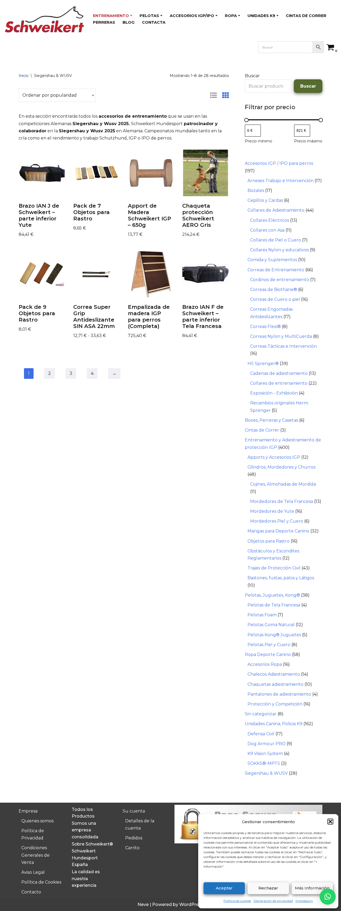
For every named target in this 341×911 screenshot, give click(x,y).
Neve (143, 904)
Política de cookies (237, 901)
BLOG (129, 22)
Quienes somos (37, 820)
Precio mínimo (258, 141)
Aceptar (224, 888)
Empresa (28, 811)
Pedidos (133, 837)
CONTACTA (153, 22)
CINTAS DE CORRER (306, 15)
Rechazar (268, 888)
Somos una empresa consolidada (85, 830)
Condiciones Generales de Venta (35, 855)
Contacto (31, 891)
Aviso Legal (33, 872)
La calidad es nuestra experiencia (86, 878)
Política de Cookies (41, 882)
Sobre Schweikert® (92, 844)
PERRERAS (104, 22)
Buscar (252, 75)
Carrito (132, 847)
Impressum (304, 901)
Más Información (312, 888)
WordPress (191, 904)
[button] (330, 821)
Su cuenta (134, 811)
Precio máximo (308, 141)
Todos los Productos (83, 813)
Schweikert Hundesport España (85, 857)
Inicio (24, 75)
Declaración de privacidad (273, 901)
